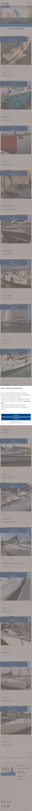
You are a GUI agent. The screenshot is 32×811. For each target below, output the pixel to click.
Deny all (16, 418)
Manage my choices (16, 422)
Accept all (16, 415)
